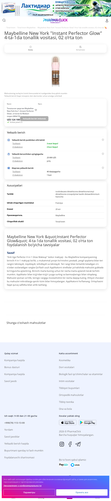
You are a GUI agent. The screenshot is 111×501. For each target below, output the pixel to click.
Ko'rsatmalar (80, 50)
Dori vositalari (66, 367)
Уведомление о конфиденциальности (22, 485)
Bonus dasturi (12, 367)
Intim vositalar (67, 381)
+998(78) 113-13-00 (14, 422)
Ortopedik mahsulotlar (71, 395)
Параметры (29, 492)
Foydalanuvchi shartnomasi (19, 457)
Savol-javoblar (12, 436)
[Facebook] (70, 444)
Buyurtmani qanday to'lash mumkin (23, 450)
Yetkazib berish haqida (16, 443)
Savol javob (10, 381)
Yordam (8, 429)
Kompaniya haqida (14, 360)
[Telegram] (78, 444)
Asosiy (30, 50)
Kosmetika (64, 360)
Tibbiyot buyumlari (69, 388)
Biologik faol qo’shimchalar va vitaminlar (81, 374)
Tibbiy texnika (66, 402)
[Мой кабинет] (107, 20)
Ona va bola (65, 408)
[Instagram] (62, 444)
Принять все (82, 492)
